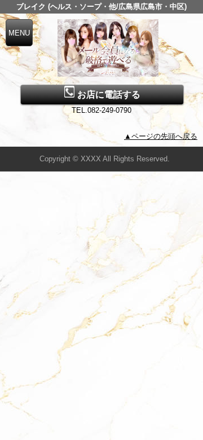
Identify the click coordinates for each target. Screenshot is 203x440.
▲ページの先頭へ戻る (160, 136)
